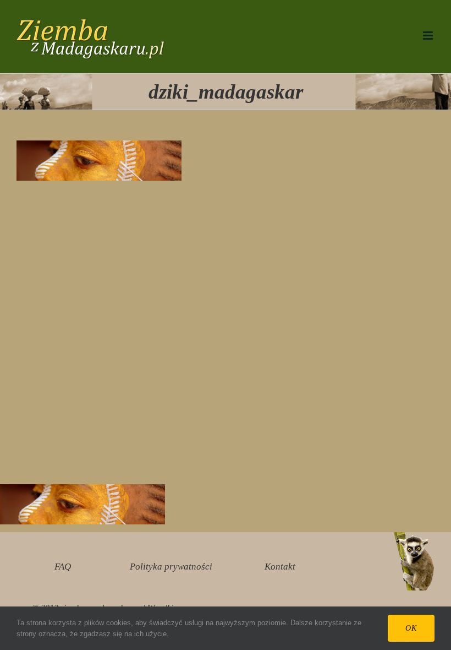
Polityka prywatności (171, 566)
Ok (411, 628)
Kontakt (280, 566)
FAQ (62, 566)
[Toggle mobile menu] (429, 35)
